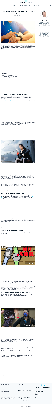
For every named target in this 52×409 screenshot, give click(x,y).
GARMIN (14, 5)
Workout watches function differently (7, 100)
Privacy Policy (37, 394)
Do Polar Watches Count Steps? (30, 376)
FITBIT (18, 5)
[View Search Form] (50, 5)
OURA (29, 5)
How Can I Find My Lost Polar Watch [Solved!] (8, 376)
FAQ (35, 5)
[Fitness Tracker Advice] (26, 2)
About (36, 397)
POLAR (32, 5)
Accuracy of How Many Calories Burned (9, 77)
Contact (36, 393)
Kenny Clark (16, 15)
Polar (19, 15)
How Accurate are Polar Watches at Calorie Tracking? (12, 78)
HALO (26, 5)
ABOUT (37, 5)
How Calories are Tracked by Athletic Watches (10, 75)
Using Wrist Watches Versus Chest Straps (10, 76)
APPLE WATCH (22, 5)
